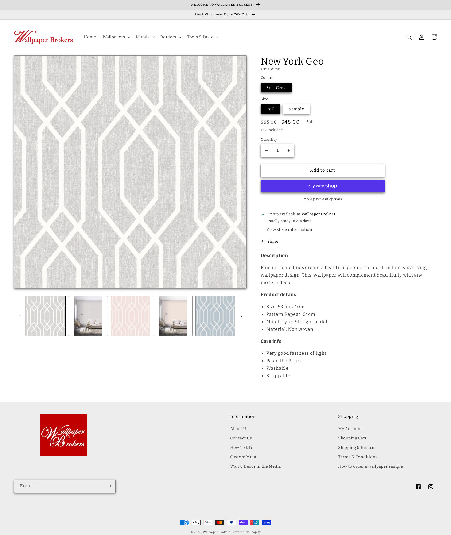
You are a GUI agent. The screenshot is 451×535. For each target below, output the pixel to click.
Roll (270, 109)
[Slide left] (19, 316)
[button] (116, 37)
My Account (350, 428)
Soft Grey (276, 87)
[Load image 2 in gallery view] (88, 316)
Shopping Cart (352, 438)
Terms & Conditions (357, 456)
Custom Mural (244, 456)
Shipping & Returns (357, 447)
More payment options (322, 199)
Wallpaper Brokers (217, 532)
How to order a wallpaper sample (370, 466)
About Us (239, 428)
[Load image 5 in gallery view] (215, 316)
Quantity (269, 139)
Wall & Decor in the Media (255, 466)
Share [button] (273, 241)
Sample (296, 109)
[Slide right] (241, 316)
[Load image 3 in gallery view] (130, 316)
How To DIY (241, 447)
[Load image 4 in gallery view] (172, 316)
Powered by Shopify (246, 532)
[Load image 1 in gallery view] (45, 316)
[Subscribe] (109, 486)
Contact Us (241, 438)
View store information (289, 229)
